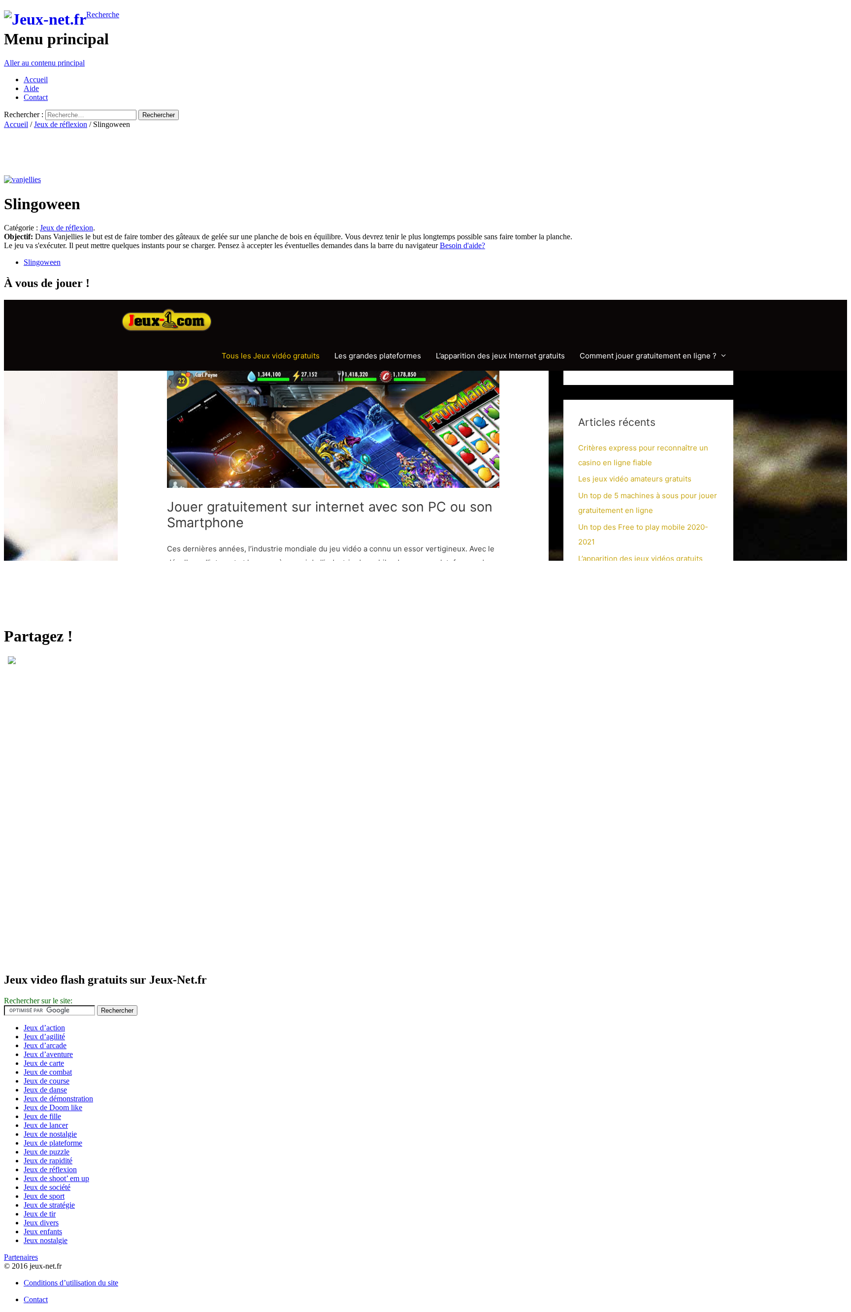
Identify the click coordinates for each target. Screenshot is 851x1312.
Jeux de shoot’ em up (56, 1178)
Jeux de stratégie (49, 1205)
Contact (36, 97)
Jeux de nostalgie (50, 1134)
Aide (31, 88)
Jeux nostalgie (45, 1240)
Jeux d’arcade (45, 1045)
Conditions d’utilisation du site (71, 1283)
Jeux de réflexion (60, 124)
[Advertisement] (183, 151)
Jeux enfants (43, 1231)
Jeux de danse (45, 1090)
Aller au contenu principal (44, 63)
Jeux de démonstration (58, 1098)
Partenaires (21, 1257)
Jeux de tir (40, 1214)
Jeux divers (41, 1222)
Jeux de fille (42, 1116)
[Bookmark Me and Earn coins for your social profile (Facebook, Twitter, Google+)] (12, 661)
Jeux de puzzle (46, 1152)
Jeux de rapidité (48, 1160)
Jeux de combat (48, 1072)
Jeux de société (47, 1187)
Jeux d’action (44, 1028)
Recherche (102, 14)
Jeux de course (46, 1081)
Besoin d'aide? (462, 245)
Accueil (36, 79)
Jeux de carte (44, 1063)
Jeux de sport (44, 1196)
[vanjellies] (22, 179)
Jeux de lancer (46, 1125)
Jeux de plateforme (53, 1143)
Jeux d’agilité (44, 1036)
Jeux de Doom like (53, 1107)
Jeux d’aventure (48, 1054)
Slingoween (42, 262)
